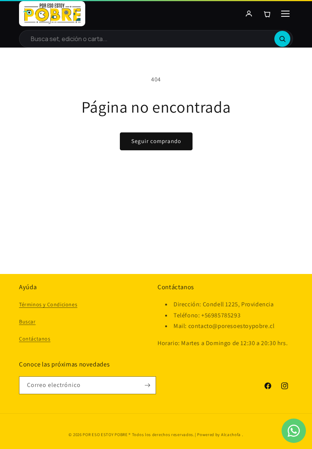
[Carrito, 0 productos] (267, 13)
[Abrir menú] (285, 13)
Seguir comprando (156, 141)
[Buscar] (282, 39)
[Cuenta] (248, 13)
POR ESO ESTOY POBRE (105, 434)
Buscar (27, 321)
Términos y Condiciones (48, 304)
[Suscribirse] (147, 385)
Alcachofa (231, 434)
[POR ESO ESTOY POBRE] (52, 13)
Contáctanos (35, 338)
